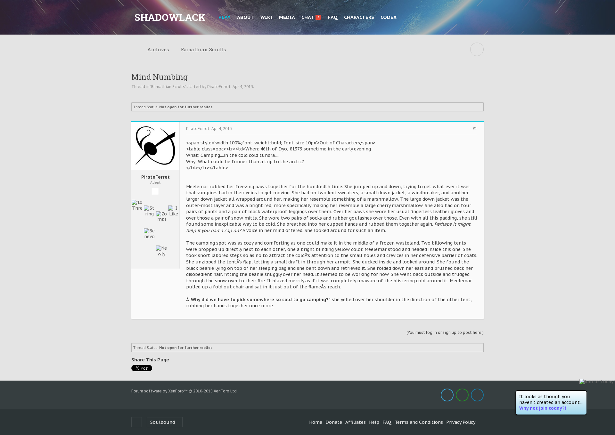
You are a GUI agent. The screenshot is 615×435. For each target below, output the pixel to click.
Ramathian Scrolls (168, 86)
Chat (310, 17)
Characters (359, 17)
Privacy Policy (460, 422)
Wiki (266, 17)
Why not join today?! (542, 408)
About (245, 17)
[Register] (477, 17)
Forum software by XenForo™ (184, 391)
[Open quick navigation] (477, 49)
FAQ (333, 17)
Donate (333, 422)
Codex (389, 17)
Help (374, 422)
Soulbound (162, 422)
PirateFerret (219, 86)
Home (315, 422)
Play (224, 17)
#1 (475, 128)
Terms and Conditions (419, 422)
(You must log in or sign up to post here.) (445, 332)
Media (287, 17)
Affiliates (355, 422)
